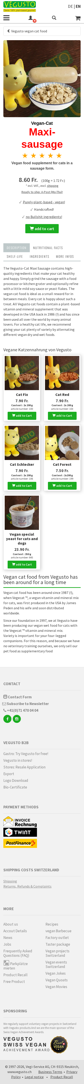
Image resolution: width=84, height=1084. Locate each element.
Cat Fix (22, 394)
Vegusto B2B (16, 742)
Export (8, 773)
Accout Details (15, 931)
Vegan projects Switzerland (57, 953)
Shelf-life (15, 256)
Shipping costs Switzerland (31, 869)
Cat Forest (62, 464)
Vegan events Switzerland (56, 964)
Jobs (7, 944)
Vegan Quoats (56, 980)
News (7, 937)
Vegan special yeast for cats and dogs (22, 539)
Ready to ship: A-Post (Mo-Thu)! (42, 192)
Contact (11, 683)
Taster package (57, 944)
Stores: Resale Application (24, 767)
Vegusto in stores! (17, 760)
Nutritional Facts (48, 247)
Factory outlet (57, 937)
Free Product (14, 981)
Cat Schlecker (22, 464)
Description (16, 247)
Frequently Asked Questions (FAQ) (17, 953)
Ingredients (39, 256)
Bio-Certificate (15, 787)
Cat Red (62, 394)
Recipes (51, 924)
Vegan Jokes (55, 973)
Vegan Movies (56, 986)
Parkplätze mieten (15, 965)
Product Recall (15, 975)
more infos (65, 256)
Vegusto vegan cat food (29, 31)
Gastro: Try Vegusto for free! (25, 753)
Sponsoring (15, 1010)
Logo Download (15, 780)
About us (10, 924)
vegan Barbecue (58, 931)
